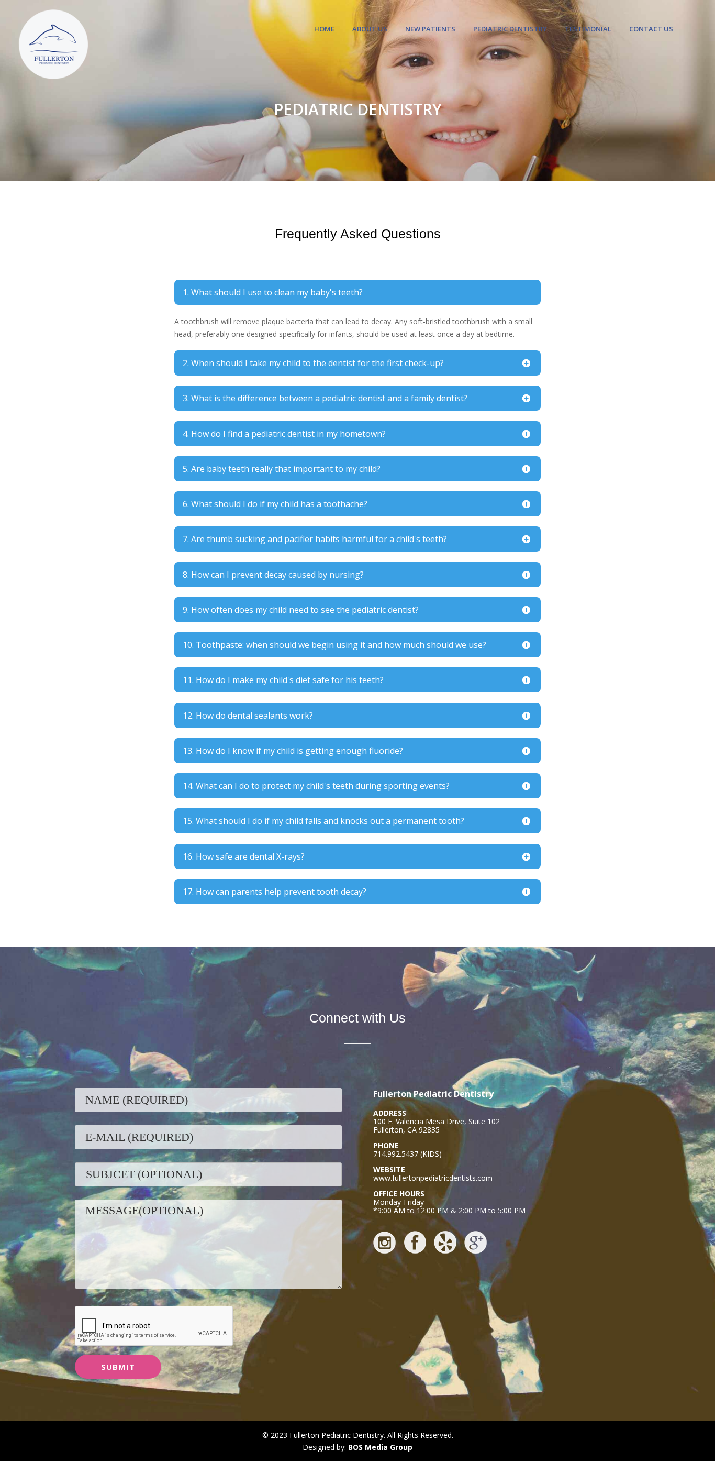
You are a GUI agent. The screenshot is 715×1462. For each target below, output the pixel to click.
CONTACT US (651, 29)
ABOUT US (369, 29)
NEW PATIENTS (430, 29)
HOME (324, 29)
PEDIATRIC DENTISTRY (510, 29)
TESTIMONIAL (588, 29)
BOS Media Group (380, 1447)
